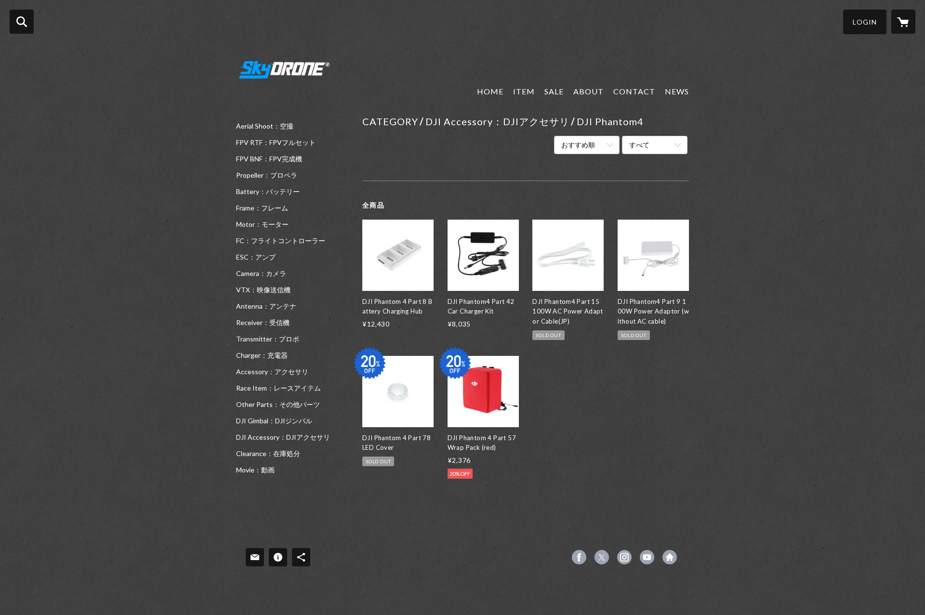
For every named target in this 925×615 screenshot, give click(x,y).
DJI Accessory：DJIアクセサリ (283, 437)
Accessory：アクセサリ (272, 371)
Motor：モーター (262, 224)
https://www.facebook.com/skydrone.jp (579, 557)
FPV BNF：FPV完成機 (269, 159)
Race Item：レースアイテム (278, 388)
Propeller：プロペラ (266, 175)
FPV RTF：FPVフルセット (276, 142)
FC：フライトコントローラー (280, 240)
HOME (490, 91)
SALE (554, 91)
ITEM (524, 91)
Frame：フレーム (262, 208)
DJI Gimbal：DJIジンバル (274, 421)
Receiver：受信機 (263, 322)
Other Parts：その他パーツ (278, 404)
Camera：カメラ (261, 273)
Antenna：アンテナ (266, 306)
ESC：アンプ (256, 257)
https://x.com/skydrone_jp (602, 557)
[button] (864, 22)
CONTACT (634, 91)
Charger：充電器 (262, 355)
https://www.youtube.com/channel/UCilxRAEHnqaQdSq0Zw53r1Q (647, 557)
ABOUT (588, 91)
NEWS (677, 91)
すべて (639, 145)
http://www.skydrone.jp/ (669, 557)
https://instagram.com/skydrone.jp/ (624, 557)
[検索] (22, 22)
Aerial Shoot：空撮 (264, 126)
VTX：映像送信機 (263, 290)
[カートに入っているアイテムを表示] (903, 22)
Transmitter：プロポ (267, 339)
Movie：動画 (255, 470)
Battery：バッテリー (268, 191)
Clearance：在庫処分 (268, 453)
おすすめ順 (578, 145)
